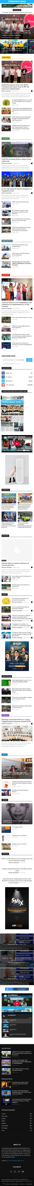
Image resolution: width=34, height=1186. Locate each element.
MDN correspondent (6, 91)
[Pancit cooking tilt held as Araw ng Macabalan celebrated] (6, 609)
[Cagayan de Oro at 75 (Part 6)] (6, 838)
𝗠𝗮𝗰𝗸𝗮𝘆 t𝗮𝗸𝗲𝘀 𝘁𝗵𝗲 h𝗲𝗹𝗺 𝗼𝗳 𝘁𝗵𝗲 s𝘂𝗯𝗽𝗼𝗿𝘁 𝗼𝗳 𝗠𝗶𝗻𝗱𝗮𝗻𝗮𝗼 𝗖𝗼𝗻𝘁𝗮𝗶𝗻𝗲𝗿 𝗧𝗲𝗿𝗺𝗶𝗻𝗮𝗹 (21, 263)
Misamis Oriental (5, 156)
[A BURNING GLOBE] (17, 976)
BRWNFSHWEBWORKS (27, 1181)
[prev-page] (3, 134)
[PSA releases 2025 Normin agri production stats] (6, 247)
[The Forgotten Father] (6, 829)
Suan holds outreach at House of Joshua (22, 317)
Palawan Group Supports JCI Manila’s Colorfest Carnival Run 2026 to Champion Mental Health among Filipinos (22, 617)
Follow (30, 377)
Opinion (17, 939)
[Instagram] (18, 1171)
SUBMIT (29, 360)
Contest (3, 740)
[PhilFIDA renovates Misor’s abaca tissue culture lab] (17, 149)
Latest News (4, 28)
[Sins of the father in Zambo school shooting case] (17, 959)
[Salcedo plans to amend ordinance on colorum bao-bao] (17, 550)
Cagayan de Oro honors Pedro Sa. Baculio (16, 821)
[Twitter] (15, 1171)
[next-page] (5, 134)
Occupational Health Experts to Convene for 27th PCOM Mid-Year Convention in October (22, 101)
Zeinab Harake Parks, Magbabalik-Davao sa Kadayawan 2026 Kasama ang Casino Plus (22, 110)
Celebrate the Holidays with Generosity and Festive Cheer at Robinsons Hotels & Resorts (22, 783)
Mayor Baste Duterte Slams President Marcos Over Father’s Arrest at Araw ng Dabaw (22, 690)
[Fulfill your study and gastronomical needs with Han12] (6, 328)
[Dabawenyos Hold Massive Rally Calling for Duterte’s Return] (6, 708)
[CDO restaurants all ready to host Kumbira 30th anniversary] (6, 601)
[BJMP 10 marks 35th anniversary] (6, 204)
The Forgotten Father (17, 827)
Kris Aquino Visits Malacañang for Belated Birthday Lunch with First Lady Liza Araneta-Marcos (21, 1092)
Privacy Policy (17, 363)
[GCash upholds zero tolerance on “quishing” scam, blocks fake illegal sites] (6, 345)
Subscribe (30, 385)
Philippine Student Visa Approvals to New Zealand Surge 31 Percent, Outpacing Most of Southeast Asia (21, 127)
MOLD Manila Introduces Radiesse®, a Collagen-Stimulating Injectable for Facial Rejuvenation (21, 118)
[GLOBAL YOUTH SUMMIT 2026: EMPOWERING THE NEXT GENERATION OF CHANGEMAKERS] (6, 1063)
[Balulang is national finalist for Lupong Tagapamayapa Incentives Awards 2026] (17, 733)
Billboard (4, 299)
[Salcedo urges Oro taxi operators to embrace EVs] (6, 587)
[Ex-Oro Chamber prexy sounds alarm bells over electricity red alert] (6, 221)
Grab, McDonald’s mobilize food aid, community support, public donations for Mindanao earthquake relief (22, 336)
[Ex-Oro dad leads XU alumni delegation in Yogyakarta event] (17, 179)
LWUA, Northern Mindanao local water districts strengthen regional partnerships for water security (21, 229)
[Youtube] (22, 1171)
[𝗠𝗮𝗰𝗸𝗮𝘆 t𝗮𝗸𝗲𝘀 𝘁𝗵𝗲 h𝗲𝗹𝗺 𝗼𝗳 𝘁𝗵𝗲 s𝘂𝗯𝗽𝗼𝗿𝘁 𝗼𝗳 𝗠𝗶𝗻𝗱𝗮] (6, 264)
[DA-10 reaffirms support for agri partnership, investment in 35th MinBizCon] (6, 213)
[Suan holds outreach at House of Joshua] (6, 320)
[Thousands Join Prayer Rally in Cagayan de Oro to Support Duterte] (6, 700)
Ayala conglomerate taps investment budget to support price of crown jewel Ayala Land (9, 525)
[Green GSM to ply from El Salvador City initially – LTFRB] (6, 578)
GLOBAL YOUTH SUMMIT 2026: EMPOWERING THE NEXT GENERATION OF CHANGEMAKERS (21, 1062)
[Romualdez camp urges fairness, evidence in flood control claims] (6, 1085)
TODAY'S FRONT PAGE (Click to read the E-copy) (14, 391)
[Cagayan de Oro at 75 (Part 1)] (6, 846)
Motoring (4, 560)
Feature (3, 46)
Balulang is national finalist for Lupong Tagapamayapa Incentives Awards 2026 (16, 720)
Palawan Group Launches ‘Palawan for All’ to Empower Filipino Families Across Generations (22, 1053)
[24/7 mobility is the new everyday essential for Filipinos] (6, 1071)
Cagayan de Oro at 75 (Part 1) (19, 844)
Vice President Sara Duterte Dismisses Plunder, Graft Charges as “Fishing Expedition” (21, 1101)
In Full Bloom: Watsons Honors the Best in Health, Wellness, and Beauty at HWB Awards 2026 (21, 634)
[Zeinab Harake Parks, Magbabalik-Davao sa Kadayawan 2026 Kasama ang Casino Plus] (6, 111)
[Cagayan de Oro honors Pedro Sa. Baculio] (17, 813)
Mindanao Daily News (7, 163)
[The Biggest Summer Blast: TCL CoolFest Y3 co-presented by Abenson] (6, 626)
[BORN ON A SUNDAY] (17, 941)
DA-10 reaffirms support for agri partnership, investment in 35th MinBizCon (20, 212)
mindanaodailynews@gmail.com (16, 1160)
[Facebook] (11, 1171)
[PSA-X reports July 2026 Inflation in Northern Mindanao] (6, 256)
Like (31, 373)
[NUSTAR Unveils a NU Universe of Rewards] (6, 793)
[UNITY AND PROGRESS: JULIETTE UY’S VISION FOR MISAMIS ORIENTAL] (6, 683)
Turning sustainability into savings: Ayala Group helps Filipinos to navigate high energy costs (25, 525)
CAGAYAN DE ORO (5, 186)
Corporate (4, 502)
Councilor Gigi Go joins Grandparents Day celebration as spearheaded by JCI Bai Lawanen (17, 304)
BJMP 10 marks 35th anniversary (20, 202)
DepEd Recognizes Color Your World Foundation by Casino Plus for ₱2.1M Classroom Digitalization (15, 87)
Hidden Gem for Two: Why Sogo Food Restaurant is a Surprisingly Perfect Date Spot (16, 774)
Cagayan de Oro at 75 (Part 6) (19, 835)
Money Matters (5, 249)
